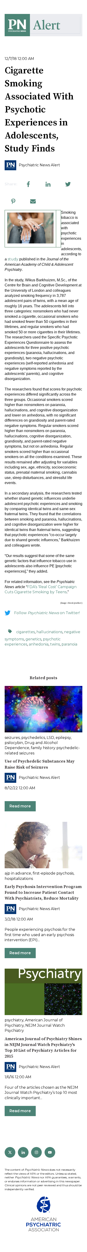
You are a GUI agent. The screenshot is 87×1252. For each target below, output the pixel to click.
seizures (12, 737)
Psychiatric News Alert (39, 165)
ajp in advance (18, 873)
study (13, 259)
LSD (50, 737)
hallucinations (49, 632)
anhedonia (38, 644)
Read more (20, 806)
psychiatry (14, 1020)
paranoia (69, 644)
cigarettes (25, 632)
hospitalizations (19, 878)
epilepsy (63, 737)
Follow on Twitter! (47, 613)
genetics (33, 639)
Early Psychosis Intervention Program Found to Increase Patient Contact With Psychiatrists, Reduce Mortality (43, 892)
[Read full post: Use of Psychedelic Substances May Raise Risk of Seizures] (43, 709)
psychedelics (33, 737)
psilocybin (14, 743)
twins (55, 644)
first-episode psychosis (53, 873)
